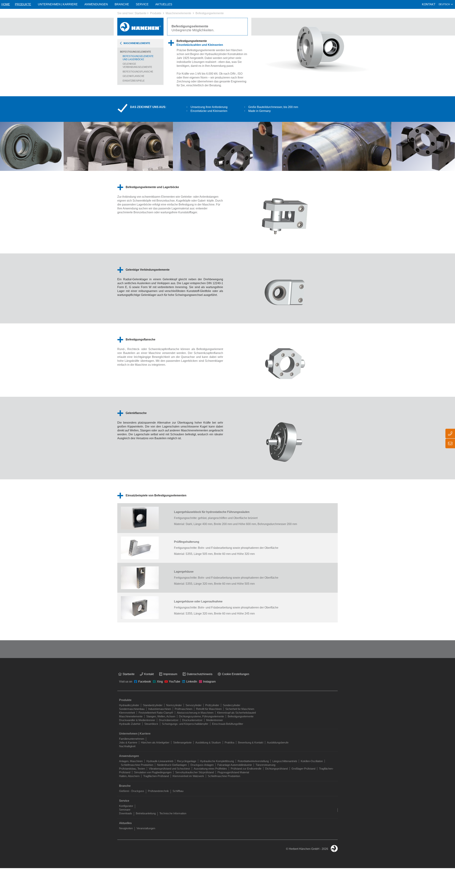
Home (5, 4)
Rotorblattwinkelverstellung (253, 761)
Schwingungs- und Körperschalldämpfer (185, 723)
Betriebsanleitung (146, 813)
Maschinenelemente (178, 13)
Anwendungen (96, 4)
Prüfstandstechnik (158, 790)
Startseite (140, 13)
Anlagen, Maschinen (131, 761)
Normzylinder (174, 705)
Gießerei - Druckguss (131, 790)
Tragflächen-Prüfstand (156, 776)
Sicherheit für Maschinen (239, 708)
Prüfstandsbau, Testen (132, 768)
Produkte (155, 13)
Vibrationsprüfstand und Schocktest (169, 768)
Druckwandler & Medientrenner (137, 720)
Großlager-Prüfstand (303, 768)
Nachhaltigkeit (127, 746)
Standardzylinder (152, 705)
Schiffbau (178, 790)
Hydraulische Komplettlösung (217, 761)
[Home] (140, 27)
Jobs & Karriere (128, 742)
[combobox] (446, 4)
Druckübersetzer (168, 720)
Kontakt (428, 4)
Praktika (229, 742)
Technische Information (172, 813)
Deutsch (444, 4)
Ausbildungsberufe (277, 742)
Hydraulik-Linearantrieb (159, 761)
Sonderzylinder (231, 705)
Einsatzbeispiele (134, 80)
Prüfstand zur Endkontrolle (246, 768)
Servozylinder (194, 705)
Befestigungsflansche (138, 71)
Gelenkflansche (133, 76)
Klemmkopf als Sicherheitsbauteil (236, 712)
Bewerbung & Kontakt (250, 742)
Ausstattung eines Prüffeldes (210, 768)
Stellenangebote (182, 742)
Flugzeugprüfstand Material (233, 772)
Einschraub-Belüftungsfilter (227, 723)
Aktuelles (163, 4)
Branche (122, 4)
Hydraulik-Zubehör (130, 723)
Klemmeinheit (127, 712)
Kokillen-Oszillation (312, 761)
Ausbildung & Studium (208, 742)
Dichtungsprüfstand (276, 768)
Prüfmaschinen (183, 708)
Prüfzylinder (212, 705)
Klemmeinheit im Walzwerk (188, 776)
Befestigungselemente (210, 13)
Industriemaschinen (159, 708)
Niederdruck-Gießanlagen (172, 764)
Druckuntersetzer (192, 720)
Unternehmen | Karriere (58, 4)
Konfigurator (126, 805)
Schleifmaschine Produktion (137, 764)
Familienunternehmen (131, 738)
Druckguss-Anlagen (202, 764)
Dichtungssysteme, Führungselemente (201, 716)
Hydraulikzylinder (129, 705)
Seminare (124, 809)
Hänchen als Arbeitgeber (155, 742)
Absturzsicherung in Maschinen (195, 712)
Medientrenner (214, 720)
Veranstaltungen (145, 828)
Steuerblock (151, 723)
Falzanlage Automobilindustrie (234, 764)
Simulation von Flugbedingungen (153, 772)
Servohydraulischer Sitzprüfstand (194, 772)
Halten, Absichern (129, 776)
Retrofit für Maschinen (209, 708)
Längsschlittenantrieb (284, 761)
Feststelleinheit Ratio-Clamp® (156, 712)
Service (142, 4)
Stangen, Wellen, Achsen (160, 716)
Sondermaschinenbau (131, 708)
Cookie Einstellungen (235, 674)
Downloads (125, 813)
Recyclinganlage (186, 761)
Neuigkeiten (126, 828)
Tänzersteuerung (265, 764)
